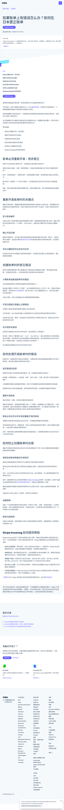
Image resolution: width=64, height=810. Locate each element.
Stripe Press (52, 737)
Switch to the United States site (31, 806)
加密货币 (20, 718)
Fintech (35, 735)
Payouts (20, 746)
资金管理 (35, 723)
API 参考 (35, 778)
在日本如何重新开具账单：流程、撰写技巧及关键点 (19, 624)
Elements (21, 723)
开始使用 (49, 577)
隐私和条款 (52, 711)
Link (19, 737)
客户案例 (51, 702)
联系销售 (15, 658)
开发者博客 (36, 790)
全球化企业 (36, 716)
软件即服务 (36, 728)
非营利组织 (36, 747)
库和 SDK (36, 785)
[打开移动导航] (60, 3)
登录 (50, 752)
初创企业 (35, 702)
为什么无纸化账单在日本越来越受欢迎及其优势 (18, 626)
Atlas (19, 702)
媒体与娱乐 (36, 744)
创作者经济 (36, 733)
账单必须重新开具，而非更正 (11, 74)
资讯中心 (51, 735)
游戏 (34, 737)
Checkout (21, 711)
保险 (34, 742)
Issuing (20, 735)
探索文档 (35, 678)
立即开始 (6, 658)
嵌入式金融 (36, 711)
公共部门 (35, 751)
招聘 (50, 732)
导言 (4, 71)
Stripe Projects (37, 787)
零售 (34, 754)
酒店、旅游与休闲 (38, 740)
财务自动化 (36, 714)
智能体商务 (36, 704)
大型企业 (35, 700)
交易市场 (35, 721)
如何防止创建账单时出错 (10, 88)
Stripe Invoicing (32, 480)
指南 (50, 700)
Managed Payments (24, 739)
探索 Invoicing (7, 678)
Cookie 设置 (52, 721)
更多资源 (6, 9)
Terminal (21, 760)
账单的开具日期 (26, 239)
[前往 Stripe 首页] (4, 697)
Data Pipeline (22, 721)
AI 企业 (35, 730)
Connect (20, 716)
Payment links (22, 742)
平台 (34, 725)
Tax (19, 758)
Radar (20, 749)
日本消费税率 (19, 291)
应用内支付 (36, 718)
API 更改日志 (37, 783)
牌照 (50, 716)
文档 (34, 776)
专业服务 (35, 749)
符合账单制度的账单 (23, 482)
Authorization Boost (24, 704)
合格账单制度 (34, 107)
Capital (20, 709)
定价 (19, 700)
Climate (20, 714)
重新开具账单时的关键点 (10, 78)
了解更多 (5, 46)
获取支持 (51, 746)
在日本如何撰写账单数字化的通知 (14, 622)
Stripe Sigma (22, 755)
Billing (20, 707)
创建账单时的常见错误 (9, 81)
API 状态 (35, 780)
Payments (21, 744)
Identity (20, 730)
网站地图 (51, 718)
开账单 (13, 9)
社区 (50, 707)
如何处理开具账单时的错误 (11, 84)
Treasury (21, 762)
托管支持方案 (52, 748)
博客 (50, 704)
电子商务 (35, 709)
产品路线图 (52, 730)
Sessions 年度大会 (54, 709)
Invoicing (21, 732)
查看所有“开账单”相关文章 (10, 616)
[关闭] (61, 801)
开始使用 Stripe (8, 27)
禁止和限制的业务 (54, 714)
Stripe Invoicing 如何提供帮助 (12, 91)
